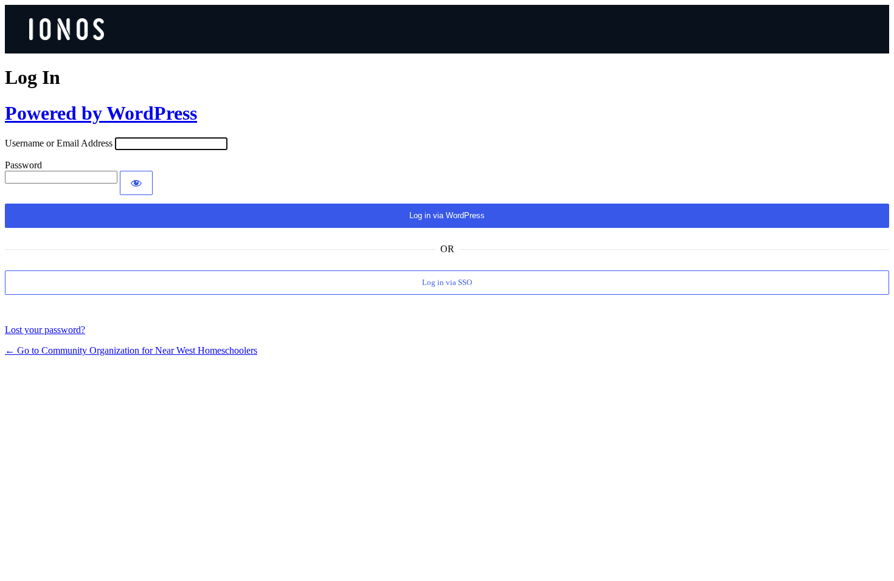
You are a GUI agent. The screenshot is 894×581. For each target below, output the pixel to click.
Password (23, 165)
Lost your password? (45, 330)
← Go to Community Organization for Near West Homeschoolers (131, 350)
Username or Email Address (59, 143)
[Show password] (136, 183)
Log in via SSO (447, 282)
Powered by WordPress (101, 113)
